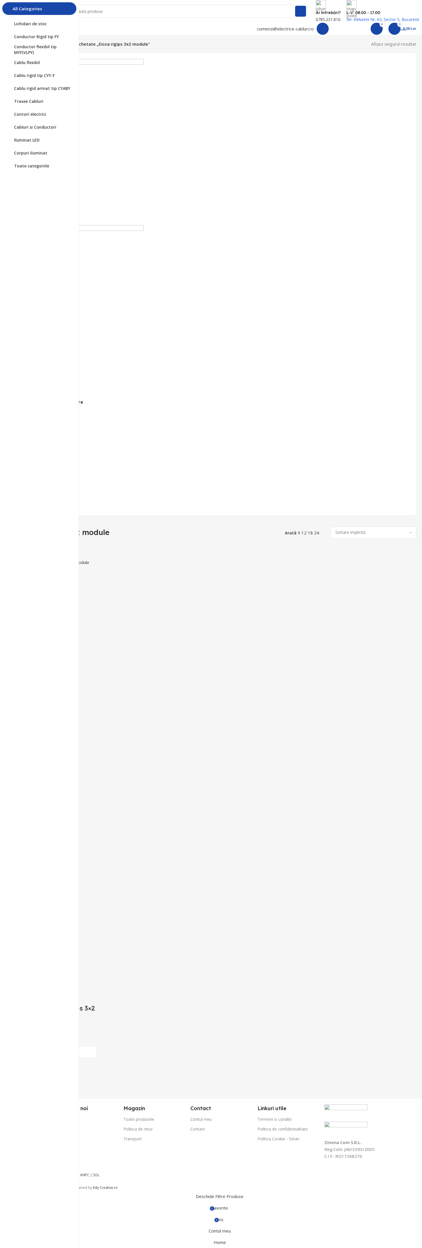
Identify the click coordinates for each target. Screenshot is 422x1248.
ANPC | (86, 1174)
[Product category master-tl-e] (220, 277)
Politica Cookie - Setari (278, 1138)
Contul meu (201, 1119)
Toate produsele (138, 1119)
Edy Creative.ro (105, 1187)
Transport (132, 1138)
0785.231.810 (328, 19)
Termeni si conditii (274, 1119)
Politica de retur (138, 1129)
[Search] (300, 11)
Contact (197, 1129)
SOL (96, 1174)
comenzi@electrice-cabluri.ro (285, 29)
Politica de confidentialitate (283, 1129)
